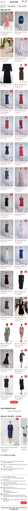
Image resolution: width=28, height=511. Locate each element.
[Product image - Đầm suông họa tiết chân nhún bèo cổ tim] (6, 21)
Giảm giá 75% (22, 6)
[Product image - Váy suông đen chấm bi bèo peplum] (6, 280)
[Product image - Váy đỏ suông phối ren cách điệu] (21, 203)
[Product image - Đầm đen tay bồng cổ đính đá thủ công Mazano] (6, 385)
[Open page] (14, 2)
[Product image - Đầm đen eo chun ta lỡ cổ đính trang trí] (6, 73)
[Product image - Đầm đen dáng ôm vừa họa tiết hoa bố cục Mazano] (21, 359)
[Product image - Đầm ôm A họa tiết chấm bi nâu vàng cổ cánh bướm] (21, 73)
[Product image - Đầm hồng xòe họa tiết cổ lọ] (21, 47)
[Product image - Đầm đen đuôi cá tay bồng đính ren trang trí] (21, 306)
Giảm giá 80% (12, 6)
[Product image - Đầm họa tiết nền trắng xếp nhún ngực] (6, 255)
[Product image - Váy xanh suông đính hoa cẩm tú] (21, 255)
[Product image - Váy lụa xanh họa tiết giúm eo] (6, 229)
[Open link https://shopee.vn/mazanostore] (1, 499)
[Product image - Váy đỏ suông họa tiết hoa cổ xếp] (6, 126)
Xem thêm (14, 402)
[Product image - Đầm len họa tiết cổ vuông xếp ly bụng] (6, 333)
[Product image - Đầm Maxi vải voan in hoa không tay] (21, 177)
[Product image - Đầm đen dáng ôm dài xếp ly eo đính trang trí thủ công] (21, 280)
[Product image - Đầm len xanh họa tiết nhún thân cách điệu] (21, 385)
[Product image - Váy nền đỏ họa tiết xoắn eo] (21, 126)
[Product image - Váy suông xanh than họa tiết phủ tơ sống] (6, 306)
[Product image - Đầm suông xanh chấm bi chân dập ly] (6, 99)
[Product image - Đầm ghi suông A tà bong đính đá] (6, 47)
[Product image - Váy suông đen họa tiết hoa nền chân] (6, 152)
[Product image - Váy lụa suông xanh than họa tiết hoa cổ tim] (6, 177)
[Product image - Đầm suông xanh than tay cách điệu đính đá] (21, 21)
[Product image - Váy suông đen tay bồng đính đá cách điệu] (6, 203)
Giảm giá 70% (5, 10)
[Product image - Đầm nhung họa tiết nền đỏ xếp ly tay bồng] (21, 333)
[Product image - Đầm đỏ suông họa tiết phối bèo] (21, 99)
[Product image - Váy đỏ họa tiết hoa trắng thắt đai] (21, 152)
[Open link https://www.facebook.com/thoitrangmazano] (1, 494)
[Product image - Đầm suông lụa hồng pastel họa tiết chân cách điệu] (21, 229)
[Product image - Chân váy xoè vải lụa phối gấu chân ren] (6, 359)
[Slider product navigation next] (24, 435)
